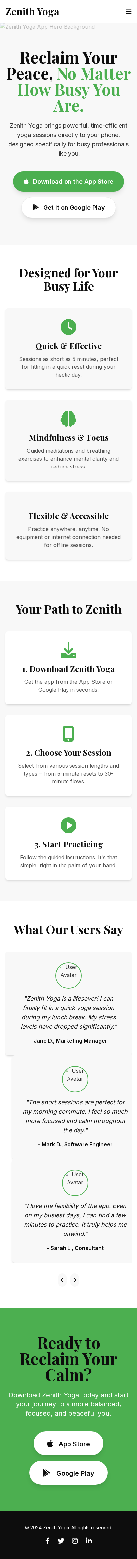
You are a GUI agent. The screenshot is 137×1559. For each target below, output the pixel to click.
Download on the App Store (72, 181)
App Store (73, 1444)
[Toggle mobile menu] (129, 11)
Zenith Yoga (32, 11)
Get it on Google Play (73, 207)
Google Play (74, 1473)
